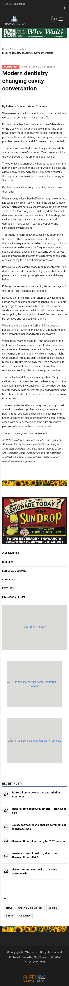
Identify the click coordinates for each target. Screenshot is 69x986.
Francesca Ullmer (14, 597)
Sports (9, 915)
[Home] (14, 20)
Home (5, 49)
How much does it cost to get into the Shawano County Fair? (34, 855)
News (9, 907)
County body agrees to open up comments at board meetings (38, 826)
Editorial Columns (14, 570)
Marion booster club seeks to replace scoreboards (34, 871)
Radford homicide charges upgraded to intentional (35, 794)
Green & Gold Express (30, 907)
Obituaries (25, 915)
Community (18, 49)
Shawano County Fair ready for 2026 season (38, 841)
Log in (7, 4)
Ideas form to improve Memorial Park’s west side (38, 810)
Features (8, 588)
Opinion (52, 907)
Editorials (9, 579)
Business (7, 562)
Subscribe (19, 4)
